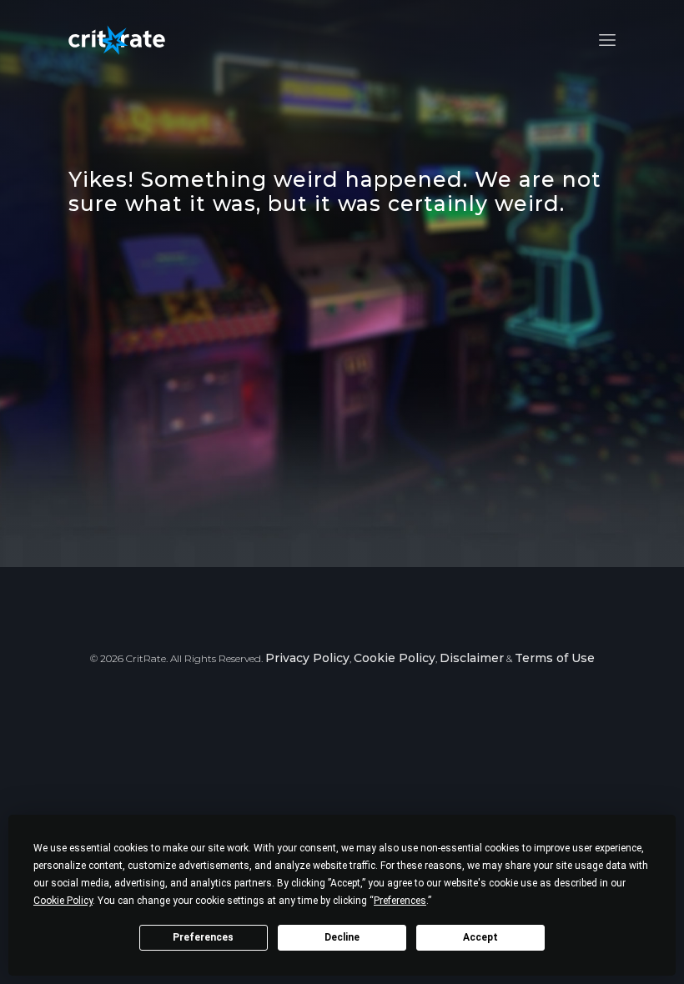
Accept (480, 937)
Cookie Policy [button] (63, 900)
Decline (342, 937)
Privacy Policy (307, 657)
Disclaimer (472, 657)
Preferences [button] (400, 900)
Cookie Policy (394, 657)
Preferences (203, 937)
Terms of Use (555, 657)
